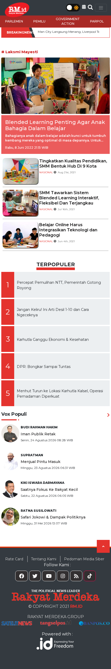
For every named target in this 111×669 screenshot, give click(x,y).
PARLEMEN (14, 21)
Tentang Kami (43, 559)
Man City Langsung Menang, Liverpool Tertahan (66, 32)
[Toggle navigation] (101, 8)
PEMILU (39, 21)
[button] (84, 6)
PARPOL (97, 21)
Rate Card (14, 559)
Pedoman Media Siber (84, 559)
